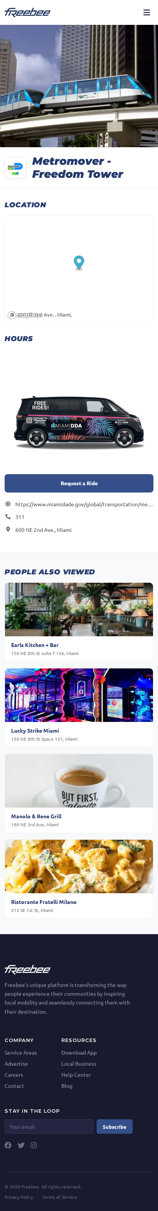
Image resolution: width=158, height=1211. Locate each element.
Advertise (16, 1063)
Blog (66, 1085)
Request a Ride (79, 483)
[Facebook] (8, 1145)
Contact (14, 1085)
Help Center (76, 1074)
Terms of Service (59, 1197)
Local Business (78, 1063)
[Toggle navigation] (146, 12)
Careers (14, 1074)
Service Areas (21, 1052)
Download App (79, 1052)
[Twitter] (21, 1145)
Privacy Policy (19, 1197)
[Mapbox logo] (24, 315)
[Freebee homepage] (28, 12)
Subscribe (115, 1126)
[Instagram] (34, 1145)
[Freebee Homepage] (28, 968)
